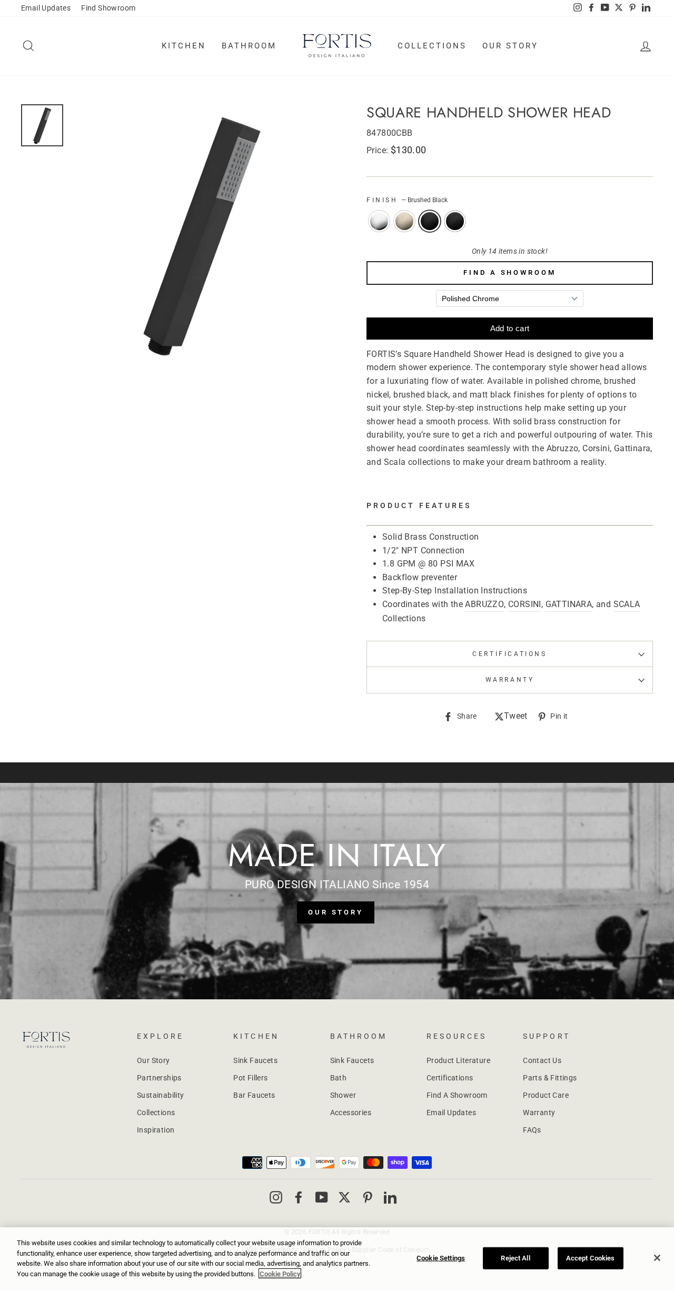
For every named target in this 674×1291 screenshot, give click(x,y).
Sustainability (160, 1095)
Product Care (546, 1095)
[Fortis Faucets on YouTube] (321, 1197)
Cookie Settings (441, 1258)
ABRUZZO (484, 604)
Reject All (515, 1258)
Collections (432, 46)
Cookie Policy (280, 1273)
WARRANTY (509, 679)
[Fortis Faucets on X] (344, 1197)
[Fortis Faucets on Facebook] (298, 1197)
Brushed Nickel (404, 221)
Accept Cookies (590, 1258)
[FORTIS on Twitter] (619, 8)
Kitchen (184, 46)
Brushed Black (429, 221)
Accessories (350, 1112)
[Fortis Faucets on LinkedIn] (390, 1197)
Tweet (516, 717)
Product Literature (458, 1060)
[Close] (657, 1257)
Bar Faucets (254, 1095)
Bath (338, 1078)
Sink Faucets (255, 1060)
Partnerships (159, 1078)
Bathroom (249, 46)
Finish (407, 200)
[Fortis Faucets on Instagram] (276, 1197)
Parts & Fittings (550, 1078)
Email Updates (46, 8)
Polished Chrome (379, 221)
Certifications (509, 654)
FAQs (532, 1130)
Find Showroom (108, 8)
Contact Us (542, 1060)
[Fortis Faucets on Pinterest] (367, 1197)
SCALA (626, 604)
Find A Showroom (509, 272)
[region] (337, 1259)
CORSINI (524, 604)
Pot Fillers (250, 1078)
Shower (343, 1095)
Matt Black (454, 221)
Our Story (510, 46)
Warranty (539, 1112)
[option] (201, 234)
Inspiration (155, 1130)
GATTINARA (569, 604)
